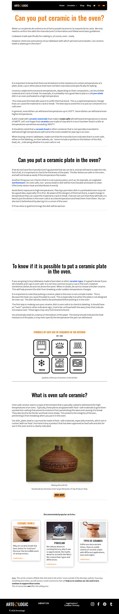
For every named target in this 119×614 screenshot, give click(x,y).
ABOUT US (43, 603)
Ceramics (71, 5)
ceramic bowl (42, 129)
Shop (82, 5)
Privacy (76, 605)
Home (61, 5)
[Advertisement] (59, 64)
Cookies (68, 605)
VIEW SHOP (59, 494)
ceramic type (76, 281)
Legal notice (71, 603)
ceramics (45, 121)
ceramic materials (38, 118)
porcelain (98, 93)
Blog (89, 5)
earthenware (18, 182)
